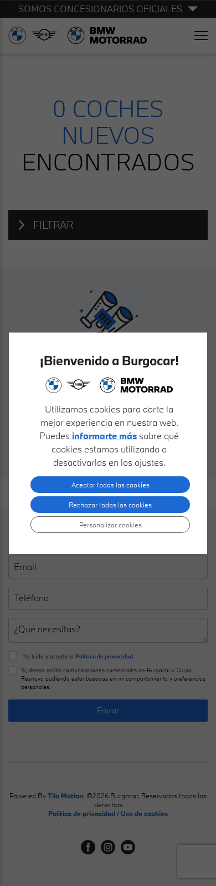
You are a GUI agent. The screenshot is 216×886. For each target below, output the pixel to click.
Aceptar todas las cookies (110, 484)
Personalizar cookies (110, 524)
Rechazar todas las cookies (110, 504)
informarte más (104, 435)
